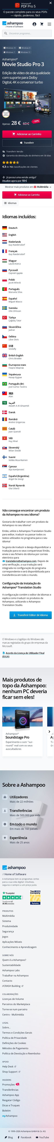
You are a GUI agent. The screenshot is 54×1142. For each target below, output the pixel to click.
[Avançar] (49, 731)
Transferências (10, 1089)
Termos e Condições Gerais (17, 1032)
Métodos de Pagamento (15, 1048)
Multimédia (8, 915)
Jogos (5, 936)
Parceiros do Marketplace (16, 1004)
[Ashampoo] (14, 867)
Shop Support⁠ (9, 1071)
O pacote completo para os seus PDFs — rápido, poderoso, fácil (25, 13)
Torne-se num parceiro (14, 1009)
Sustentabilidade (11, 965)
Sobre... (6, 1027)
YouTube (44, 1137)
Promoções (10, 1084)
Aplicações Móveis (12, 941)
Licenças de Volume (13, 999)
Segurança (8, 931)
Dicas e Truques (11, 1105)
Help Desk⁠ (7, 1066)
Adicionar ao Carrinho (29, 134)
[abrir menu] (49, 24)
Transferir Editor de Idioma (32, 615)
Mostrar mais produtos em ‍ (26, 186)
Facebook (26, 1137)
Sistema (6, 921)
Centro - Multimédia (13, 1014)
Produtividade (10, 926)
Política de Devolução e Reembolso (21, 1053)
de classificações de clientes (20, 166)
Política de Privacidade (14, 1037)
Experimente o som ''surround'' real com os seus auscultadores (19, 745)
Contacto (7, 980)
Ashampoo (9, 1116)
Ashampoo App (10, 1095)
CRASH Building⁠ (11, 986)
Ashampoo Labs (11, 970)
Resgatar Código (11, 1100)
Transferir (28, 142)
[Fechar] (50, 3)
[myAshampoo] (34, 24)
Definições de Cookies (14, 1043)
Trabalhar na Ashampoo (15, 975)
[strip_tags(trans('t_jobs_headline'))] (35, 897)
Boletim (6, 1110)
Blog (10, 1137)
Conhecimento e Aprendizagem (19, 947)
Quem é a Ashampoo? (14, 960)
